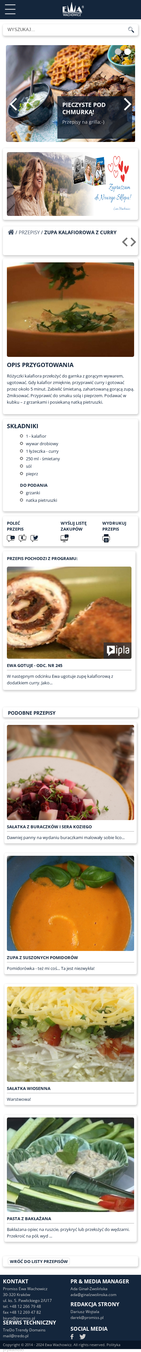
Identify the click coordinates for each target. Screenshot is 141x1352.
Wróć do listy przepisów (39, 1261)
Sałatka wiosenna (28, 1088)
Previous (13, 104)
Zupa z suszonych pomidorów (42, 957)
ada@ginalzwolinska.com (93, 1294)
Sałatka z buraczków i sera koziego (49, 827)
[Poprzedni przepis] (126, 244)
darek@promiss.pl (87, 1317)
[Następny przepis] (134, 244)
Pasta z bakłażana (29, 1218)
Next (128, 104)
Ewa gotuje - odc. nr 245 (34, 665)
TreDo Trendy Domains (24, 1330)
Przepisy (29, 232)
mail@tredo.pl (16, 1336)
